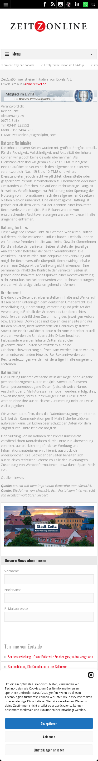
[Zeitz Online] (49, 26)
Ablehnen (49, 736)
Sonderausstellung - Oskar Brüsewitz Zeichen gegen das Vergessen (50, 656)
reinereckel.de (35, 84)
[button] (90, 675)
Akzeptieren (49, 723)
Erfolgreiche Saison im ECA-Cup (55, 65)
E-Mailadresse (16, 608)
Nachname (12, 589)
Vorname (11, 570)
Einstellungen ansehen (49, 749)
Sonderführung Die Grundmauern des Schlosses (37, 666)
